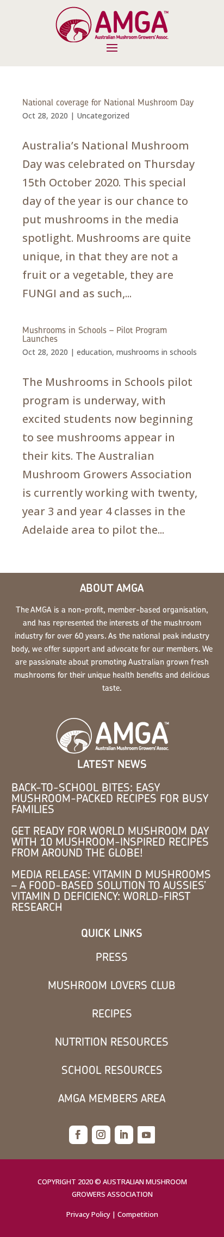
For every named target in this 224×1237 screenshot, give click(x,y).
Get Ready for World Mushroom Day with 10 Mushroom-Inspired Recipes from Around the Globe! (110, 841)
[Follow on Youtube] (146, 1135)
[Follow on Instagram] (101, 1135)
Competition (137, 1214)
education (94, 352)
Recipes (112, 1013)
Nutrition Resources (112, 1041)
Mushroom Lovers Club (112, 985)
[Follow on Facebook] (78, 1135)
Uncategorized (103, 115)
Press (112, 956)
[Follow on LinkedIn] (124, 1135)
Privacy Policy (88, 1214)
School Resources (112, 1070)
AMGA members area (111, 1098)
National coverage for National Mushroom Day (108, 102)
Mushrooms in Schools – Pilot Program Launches (94, 334)
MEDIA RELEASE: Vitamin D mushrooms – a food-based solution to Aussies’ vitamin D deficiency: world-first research (111, 890)
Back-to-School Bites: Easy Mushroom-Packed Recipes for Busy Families (109, 798)
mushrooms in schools (156, 352)
